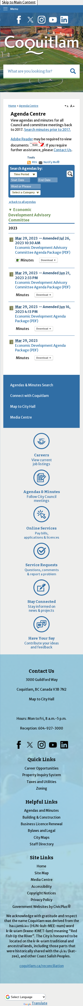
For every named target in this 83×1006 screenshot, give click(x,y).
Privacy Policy (41, 900)
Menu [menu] (14, 9)
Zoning (41, 788)
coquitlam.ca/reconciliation (41, 966)
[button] (73, 71)
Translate (39, 1003)
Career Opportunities (42, 768)
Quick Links (41, 759)
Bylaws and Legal (41, 831)
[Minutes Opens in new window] (17, 261)
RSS (34, 162)
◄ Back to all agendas (22, 202)
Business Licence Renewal (41, 824)
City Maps (42, 837)
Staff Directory (42, 844)
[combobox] (20, 180)
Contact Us (62, 150)
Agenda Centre (28, 105)
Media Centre (21, 417)
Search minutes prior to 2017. (47, 130)
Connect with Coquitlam (29, 396)
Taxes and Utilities (41, 782)
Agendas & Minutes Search (31, 385)
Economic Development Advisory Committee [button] (29, 215)
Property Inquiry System (41, 775)
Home (12, 105)
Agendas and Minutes (41, 810)
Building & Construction (41, 817)
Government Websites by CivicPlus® (41, 907)
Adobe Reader (22, 139)
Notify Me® (52, 162)
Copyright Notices (41, 893)
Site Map (42, 873)
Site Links (41, 858)
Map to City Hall (22, 406)
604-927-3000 (50, 728)
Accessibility (41, 886)
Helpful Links (41, 802)
